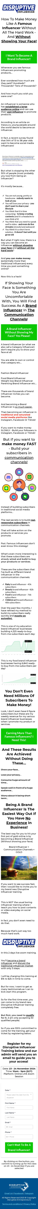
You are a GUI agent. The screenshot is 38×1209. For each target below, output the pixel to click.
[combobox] (19, 1096)
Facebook (18, 1193)
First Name (10, 1103)
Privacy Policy (29, 1204)
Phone (8, 1132)
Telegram (29, 1193)
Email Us (8, 1193)
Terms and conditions (12, 1204)
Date (7, 1090)
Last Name (10, 1113)
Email (8, 1122)
